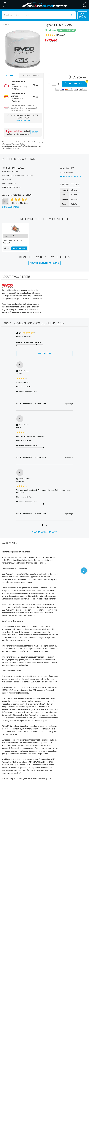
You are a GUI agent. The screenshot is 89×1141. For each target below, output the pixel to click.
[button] (42, 525)
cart (84, 6)
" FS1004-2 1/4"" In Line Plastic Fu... (12, 241)
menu (5, 6)
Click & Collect (31, 75)
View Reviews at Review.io (44, 532)
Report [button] (39, 403)
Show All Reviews (10, 207)
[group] (44, 333)
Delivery (10, 75)
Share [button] (44, 403)
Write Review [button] (44, 353)
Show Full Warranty (70, 177)
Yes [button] (35, 403)
